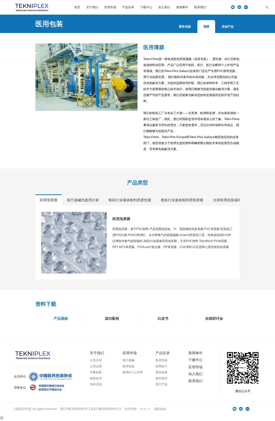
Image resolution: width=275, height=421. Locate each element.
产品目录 (128, 7)
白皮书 (163, 318)
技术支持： (132, 408)
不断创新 (96, 372)
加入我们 (164, 7)
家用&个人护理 (133, 372)
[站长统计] (2, 418)
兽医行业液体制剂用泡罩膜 (182, 200)
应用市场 (110, 7)
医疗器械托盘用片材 (83, 200)
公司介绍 (96, 360)
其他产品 (228, 26)
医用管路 (161, 360)
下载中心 (146, 7)
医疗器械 (129, 360)
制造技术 (96, 378)
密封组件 (161, 378)
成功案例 (112, 318)
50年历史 (96, 384)
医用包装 (129, 366)
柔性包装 (185, 26)
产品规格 (61, 318)
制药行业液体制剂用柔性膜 (130, 200)
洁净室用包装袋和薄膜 (230, 200)
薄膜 (206, 26)
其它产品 (161, 384)
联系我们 (200, 7)
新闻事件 (182, 7)
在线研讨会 (214, 318)
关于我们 (92, 7)
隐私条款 (160, 408)
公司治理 (96, 366)
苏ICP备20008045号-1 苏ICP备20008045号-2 (90, 408)
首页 (77, 7)
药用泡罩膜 (48, 200)
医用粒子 (161, 366)
